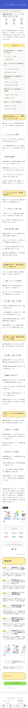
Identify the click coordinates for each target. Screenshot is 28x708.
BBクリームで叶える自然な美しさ (14, 101)
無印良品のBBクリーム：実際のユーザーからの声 (14, 51)
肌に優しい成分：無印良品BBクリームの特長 (14, 90)
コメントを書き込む (14, 683)
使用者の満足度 (9, 59)
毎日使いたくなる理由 (10, 108)
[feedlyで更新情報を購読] (12, 549)
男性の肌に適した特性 (10, 72)
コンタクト (7, 703)
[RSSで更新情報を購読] (15, 549)
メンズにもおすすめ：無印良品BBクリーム (14, 64)
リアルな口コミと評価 (10, 56)
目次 (13, 45)
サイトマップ (20, 703)
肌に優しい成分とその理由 (11, 94)
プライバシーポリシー (7, 701)
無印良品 (6, 507)
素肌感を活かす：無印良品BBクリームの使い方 (14, 77)
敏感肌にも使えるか (10, 97)
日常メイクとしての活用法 (11, 82)
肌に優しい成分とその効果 (11, 85)
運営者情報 (20, 701)
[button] (21, 23)
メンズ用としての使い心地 (11, 69)
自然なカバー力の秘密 (10, 105)
